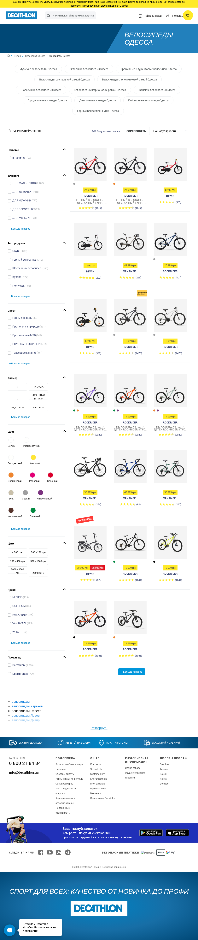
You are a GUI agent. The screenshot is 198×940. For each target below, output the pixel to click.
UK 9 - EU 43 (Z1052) (38, 396)
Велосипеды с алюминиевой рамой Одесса (129, 79)
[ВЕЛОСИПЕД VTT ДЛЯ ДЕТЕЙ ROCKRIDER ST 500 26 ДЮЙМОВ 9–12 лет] (90, 391)
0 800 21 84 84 (25, 763)
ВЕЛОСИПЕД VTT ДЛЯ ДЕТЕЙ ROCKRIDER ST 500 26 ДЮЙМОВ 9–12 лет (90, 428)
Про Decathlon (98, 788)
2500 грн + (38, 572)
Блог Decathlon (98, 778)
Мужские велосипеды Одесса (38, 69)
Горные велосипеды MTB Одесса (98, 111)
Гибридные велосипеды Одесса (148, 100)
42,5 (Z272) (17, 407)
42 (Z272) (38, 386)
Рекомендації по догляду (69, 778)
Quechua (164, 764)
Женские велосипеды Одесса (157, 90)
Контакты (95, 764)
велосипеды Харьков (27, 706)
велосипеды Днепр (26, 720)
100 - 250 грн (38, 552)
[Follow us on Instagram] (58, 852)
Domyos (164, 783)
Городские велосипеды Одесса (47, 100)
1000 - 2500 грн (17, 571)
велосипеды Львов (26, 715)
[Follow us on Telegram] (68, 852)
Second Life (96, 769)
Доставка (60, 769)
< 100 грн (17, 552)
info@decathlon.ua (24, 772)
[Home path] (9, 56)
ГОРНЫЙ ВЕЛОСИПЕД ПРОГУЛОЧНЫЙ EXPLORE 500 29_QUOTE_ (90, 201)
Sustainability (97, 773)
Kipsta (163, 778)
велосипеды (21, 701)
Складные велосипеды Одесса (88, 69)
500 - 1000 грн (38, 561)
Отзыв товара (133, 767)
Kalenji (163, 773)
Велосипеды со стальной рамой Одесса (64, 79)
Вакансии (95, 793)
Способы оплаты (64, 773)
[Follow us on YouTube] (50, 852)
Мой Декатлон (98, 783)
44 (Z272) (38, 407)
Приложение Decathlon (102, 798)
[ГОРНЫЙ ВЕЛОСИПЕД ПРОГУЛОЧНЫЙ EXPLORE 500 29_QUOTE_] (90, 165)
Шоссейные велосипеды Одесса (41, 90)
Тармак (164, 769)
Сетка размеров (64, 783)
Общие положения (135, 772)
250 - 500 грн (17, 561)
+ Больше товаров (19, 228)
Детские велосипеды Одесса (97, 100)
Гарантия (130, 777)
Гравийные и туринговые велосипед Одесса (149, 69)
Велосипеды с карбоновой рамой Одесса (100, 90)
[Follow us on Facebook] (40, 852)
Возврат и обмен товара (69, 764)
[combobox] (70, 15)
